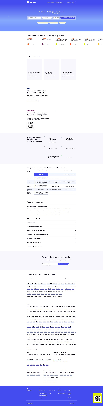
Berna (73, 336)
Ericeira (69, 344)
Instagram (69, 393)
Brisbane (62, 354)
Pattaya (47, 362)
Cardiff (43, 316)
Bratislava (31, 331)
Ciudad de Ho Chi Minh (30, 359)
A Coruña (58, 339)
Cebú (50, 362)
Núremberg (52, 331)
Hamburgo (54, 311)
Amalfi (59, 331)
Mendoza (48, 377)
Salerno (35, 324)
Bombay (31, 364)
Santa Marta (52, 374)
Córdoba (34, 329)
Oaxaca (28, 374)
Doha (68, 374)
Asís (44, 324)
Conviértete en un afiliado (43, 395)
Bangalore (37, 364)
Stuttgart (36, 316)
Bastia (49, 336)
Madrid (37, 306)
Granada (65, 331)
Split (27, 311)
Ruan (61, 336)
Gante (47, 324)
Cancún (34, 372)
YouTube (69, 397)
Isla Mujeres (38, 374)
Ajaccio (34, 336)
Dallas (38, 286)
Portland (41, 286)
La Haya (49, 344)
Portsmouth (63, 329)
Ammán (71, 374)
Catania (58, 311)
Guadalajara (39, 372)
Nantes (28, 331)
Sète (72, 344)
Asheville (28, 298)
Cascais (38, 341)
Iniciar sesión (69, 2)
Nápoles (28, 283)
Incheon (43, 359)
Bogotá (56, 377)
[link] (33, 101)
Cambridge (28, 286)
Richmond (70, 286)
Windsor (33, 326)
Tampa (32, 288)
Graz (43, 334)
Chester (41, 339)
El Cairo (65, 374)
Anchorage (28, 291)
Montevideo (49, 379)
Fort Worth (36, 291)
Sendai (46, 359)
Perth (65, 354)
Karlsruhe (34, 341)
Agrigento (37, 344)
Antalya (67, 339)
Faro (59, 324)
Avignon (28, 324)
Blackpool (68, 324)
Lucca (49, 331)
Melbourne (55, 354)
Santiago (45, 377)
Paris (31, 306)
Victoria (74, 286)
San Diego (55, 283)
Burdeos (32, 316)
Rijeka (31, 341)
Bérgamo (70, 316)
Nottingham (72, 321)
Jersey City (42, 288)
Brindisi (38, 329)
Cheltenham (42, 344)
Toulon (72, 329)
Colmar (51, 329)
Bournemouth (51, 339)
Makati (41, 364)
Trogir (56, 326)
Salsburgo (31, 324)
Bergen (34, 321)
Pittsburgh (38, 293)
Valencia (64, 311)
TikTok (69, 394)
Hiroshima (44, 354)
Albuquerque (60, 296)
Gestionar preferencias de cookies (62, 394)
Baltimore (45, 291)
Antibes (52, 334)
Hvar (66, 329)
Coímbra (34, 334)
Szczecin (28, 339)
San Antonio (58, 288)
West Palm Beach (60, 291)
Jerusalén (72, 372)
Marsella (74, 311)
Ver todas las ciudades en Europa (32, 349)
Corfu (61, 311)
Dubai (61, 372)
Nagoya (38, 354)
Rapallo (28, 341)
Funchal (43, 326)
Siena (38, 331)
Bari (71, 311)
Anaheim (42, 293)
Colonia (28, 321)
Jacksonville (39, 298)
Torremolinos (45, 339)
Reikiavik (55, 329)
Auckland (68, 354)
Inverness (45, 329)
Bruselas (68, 311)
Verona (44, 311)
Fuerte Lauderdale (50, 283)
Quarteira (45, 331)
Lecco (41, 334)
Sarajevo (40, 316)
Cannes (41, 329)
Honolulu (62, 283)
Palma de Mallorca (29, 329)
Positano (44, 321)
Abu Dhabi (68, 372)
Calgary (66, 283)
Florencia (50, 306)
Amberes (70, 336)
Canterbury (49, 341)
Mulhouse (65, 341)
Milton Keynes (54, 344)
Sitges (71, 339)
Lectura (72, 331)
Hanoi (40, 359)
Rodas (72, 324)
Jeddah (61, 374)
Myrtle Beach (50, 291)
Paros (65, 339)
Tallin (37, 321)
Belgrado (48, 321)
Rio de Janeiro (46, 372)
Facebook (69, 390)
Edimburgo (40, 306)
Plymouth (28, 344)
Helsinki (50, 316)
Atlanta (59, 283)
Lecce (69, 329)
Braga (58, 344)
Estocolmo (34, 311)
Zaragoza (72, 334)
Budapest (63, 306)
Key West (56, 286)
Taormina (58, 329)
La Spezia (40, 321)
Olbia (65, 324)
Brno (73, 339)
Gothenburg (57, 334)
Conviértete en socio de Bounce (42, 394)
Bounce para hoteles (42, 396)
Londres (28, 306)
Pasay (31, 362)
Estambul (30, 311)
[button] (67, 18)
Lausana (52, 336)
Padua (69, 321)
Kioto (41, 354)
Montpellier (69, 326)
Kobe (41, 362)
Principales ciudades (50, 2)
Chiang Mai (35, 362)
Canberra (59, 359)
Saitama (47, 364)
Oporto (41, 311)
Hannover (55, 324)
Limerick (53, 341)
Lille (49, 324)
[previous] (72, 48)
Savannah (53, 288)
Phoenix (45, 286)
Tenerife (62, 324)
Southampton (29, 326)
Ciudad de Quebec (68, 288)
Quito (53, 379)
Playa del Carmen (32, 374)
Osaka (30, 354)
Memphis (35, 296)
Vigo (75, 331)
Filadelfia (35, 283)
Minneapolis (55, 291)
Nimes (75, 344)
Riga (41, 326)
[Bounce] (31, 2)
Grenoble (45, 336)
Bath (62, 321)
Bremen (38, 339)
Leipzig (66, 336)
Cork (31, 336)
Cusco (50, 372)
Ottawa (73, 288)
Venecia (56, 306)
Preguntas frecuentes (52, 390)
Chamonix (74, 316)
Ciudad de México (29, 372)
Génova (66, 316)
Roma (34, 306)
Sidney (59, 354)
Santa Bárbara (53, 293)
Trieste (60, 321)
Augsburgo (62, 344)
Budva (62, 341)
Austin (32, 286)
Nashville (31, 283)
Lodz (31, 334)
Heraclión (62, 316)
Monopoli (28, 334)
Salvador (45, 374)
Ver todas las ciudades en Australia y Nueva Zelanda (62, 361)
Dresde (38, 334)
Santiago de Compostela (56, 316)
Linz (46, 334)
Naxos (55, 336)
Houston (48, 286)
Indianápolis (34, 293)
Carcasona (64, 334)
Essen (59, 341)
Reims (63, 336)
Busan (44, 362)
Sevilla (47, 311)
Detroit (46, 293)
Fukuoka (28, 362)
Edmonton (66, 286)
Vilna (48, 329)
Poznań (65, 321)
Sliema (56, 331)
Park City (49, 288)
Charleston (41, 291)
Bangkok (48, 354)
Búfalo (49, 293)
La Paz (56, 379)
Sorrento (39, 324)
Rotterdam (37, 336)
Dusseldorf (47, 326)
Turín (38, 311)
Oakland (52, 286)
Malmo (45, 341)
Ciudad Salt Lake (36, 288)
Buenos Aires (54, 372)
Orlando (39, 283)
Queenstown (73, 354)
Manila (39, 362)
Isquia (58, 336)
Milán (44, 306)
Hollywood (28, 288)
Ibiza (42, 324)
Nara (34, 364)
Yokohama (34, 354)
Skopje (56, 341)
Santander (41, 331)
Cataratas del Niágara (71, 283)
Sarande (66, 344)
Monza (72, 341)
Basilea (61, 334)
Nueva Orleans (43, 283)
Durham (46, 288)
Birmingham (56, 321)
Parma (62, 331)
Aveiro (69, 341)
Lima (48, 374)
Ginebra (62, 326)
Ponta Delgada (33, 344)
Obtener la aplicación (42, 390)
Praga (47, 306)
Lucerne (51, 321)
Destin (57, 293)
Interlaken (68, 334)
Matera (66, 326)
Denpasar (36, 359)
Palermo (50, 311)
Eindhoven (52, 326)
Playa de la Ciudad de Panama (47, 296)
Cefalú (62, 339)
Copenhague (73, 306)
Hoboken (28, 296)
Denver (35, 286)
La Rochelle (37, 326)
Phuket (49, 359)
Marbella (28, 336)
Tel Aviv (64, 372)
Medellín (45, 379)
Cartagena (52, 377)
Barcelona (68, 306)
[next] (75, 48)
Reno (62, 288)
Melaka (28, 364)
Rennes (35, 331)
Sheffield (49, 334)
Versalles (41, 341)
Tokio (27, 354)
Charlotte (32, 296)
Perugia (41, 336)
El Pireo (69, 331)
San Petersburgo (33, 298)
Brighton (46, 316)
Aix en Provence (33, 339)
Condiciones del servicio (62, 390)
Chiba (44, 364)
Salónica (58, 326)
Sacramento (55, 296)
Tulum (28, 377)
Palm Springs (29, 293)
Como (52, 324)
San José (32, 291)
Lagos (55, 339)
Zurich (31, 321)
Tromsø (46, 344)
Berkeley (60, 293)
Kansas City (40, 296)
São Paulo (56, 374)
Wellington (55, 359)
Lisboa (53, 306)
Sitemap (50, 393)
